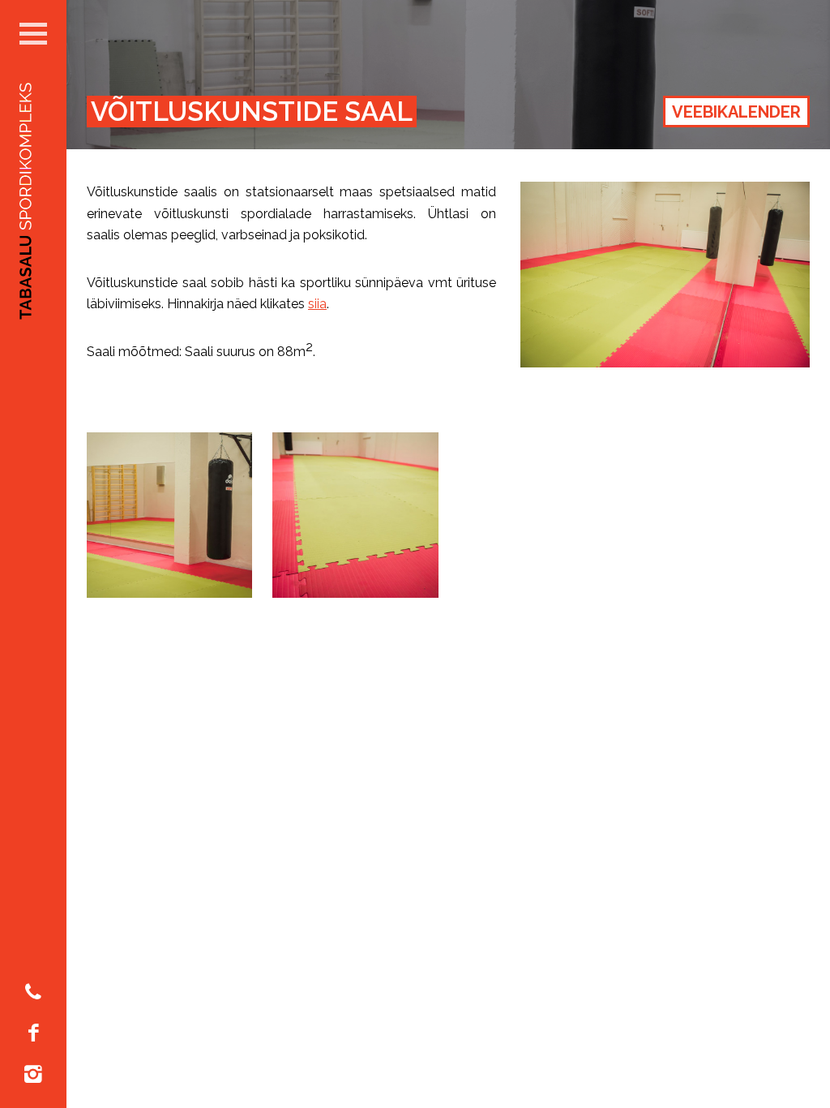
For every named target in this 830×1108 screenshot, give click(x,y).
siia (317, 303)
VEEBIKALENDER (736, 112)
